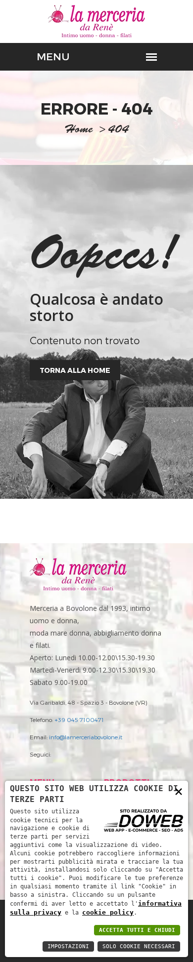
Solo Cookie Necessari (138, 946)
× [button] (178, 791)
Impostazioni (68, 946)
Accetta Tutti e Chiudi (137, 930)
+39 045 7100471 (79, 719)
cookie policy (108, 912)
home (78, 130)
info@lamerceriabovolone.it (85, 736)
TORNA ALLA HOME (75, 370)
